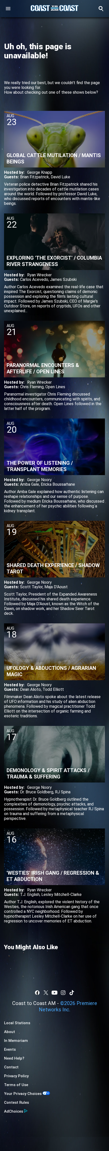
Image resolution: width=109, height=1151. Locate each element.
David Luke (60, 177)
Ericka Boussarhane (58, 484)
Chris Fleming (32, 386)
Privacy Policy (16, 1076)
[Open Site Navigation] (8, 9)
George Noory (39, 479)
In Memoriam (16, 1040)
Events (10, 1049)
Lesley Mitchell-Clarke (61, 894)
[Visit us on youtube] (54, 993)
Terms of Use (16, 1085)
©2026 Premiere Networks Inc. (68, 1006)
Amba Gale (29, 484)
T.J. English (30, 894)
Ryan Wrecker (39, 275)
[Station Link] (54, 9)
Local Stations (17, 1023)
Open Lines (55, 386)
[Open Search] (101, 9)
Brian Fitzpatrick (34, 177)
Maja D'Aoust (56, 586)
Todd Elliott (53, 689)
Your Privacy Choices (23, 1093)
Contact (11, 1067)
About (9, 1032)
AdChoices (13, 1111)
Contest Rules (16, 1102)
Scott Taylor (31, 586)
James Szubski (63, 279)
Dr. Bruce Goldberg (36, 792)
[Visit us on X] (46, 993)
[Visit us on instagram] (63, 993)
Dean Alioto (30, 689)
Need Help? (14, 1058)
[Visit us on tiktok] (72, 993)
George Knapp (39, 172)
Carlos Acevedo (34, 279)
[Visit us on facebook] (37, 993)
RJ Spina (62, 792)
